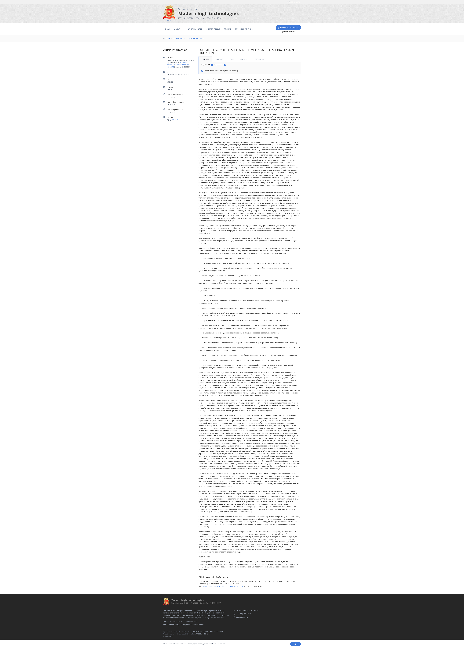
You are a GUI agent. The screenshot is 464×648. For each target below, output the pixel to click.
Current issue (213, 29)
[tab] (205, 59)
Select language (294, 2)
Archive (227, 29)
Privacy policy (168, 636)
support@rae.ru (191, 621)
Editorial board (195, 29)
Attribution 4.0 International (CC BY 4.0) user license (205, 632)
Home (167, 29)
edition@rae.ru (198, 624)
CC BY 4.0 (175, 120)
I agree (295, 644)
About (177, 29)
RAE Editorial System (203, 634)
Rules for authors (244, 29)
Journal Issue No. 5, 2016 (194, 38)
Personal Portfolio (289, 28)
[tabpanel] (250, 68)
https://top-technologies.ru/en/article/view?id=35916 (178, 65)
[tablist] (250, 59)
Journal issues (178, 38)
